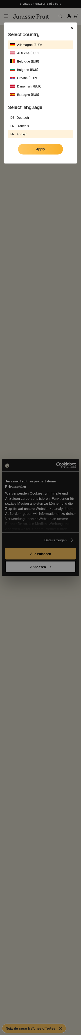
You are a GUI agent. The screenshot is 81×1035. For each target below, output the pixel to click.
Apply (40, 149)
